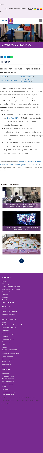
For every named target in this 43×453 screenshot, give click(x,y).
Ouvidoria (4, 300)
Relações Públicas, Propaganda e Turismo (14, 325)
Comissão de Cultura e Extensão (11, 353)
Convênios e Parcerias (8, 292)
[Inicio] (8, 21)
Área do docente (7, 364)
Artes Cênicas (6, 306)
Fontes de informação (8, 376)
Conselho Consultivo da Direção (11, 286)
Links (3, 344)
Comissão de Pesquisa (8, 334)
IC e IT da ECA (12, 118)
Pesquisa (5, 330)
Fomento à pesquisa (8, 339)
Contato (4, 347)
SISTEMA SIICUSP (26, 76)
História (4, 281)
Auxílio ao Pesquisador (8, 378)
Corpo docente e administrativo (11, 289)
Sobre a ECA (6, 277)
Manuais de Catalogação (9, 392)
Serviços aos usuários (8, 381)
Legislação (5, 294)
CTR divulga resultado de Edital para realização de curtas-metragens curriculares (21, 252)
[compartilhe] (1, 57)
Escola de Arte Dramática (9, 327)
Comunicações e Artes (8, 314)
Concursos (5, 297)
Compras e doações (7, 384)
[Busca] (6, 8)
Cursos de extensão (7, 356)
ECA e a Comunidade (8, 359)
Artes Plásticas (6, 309)
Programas (5, 336)
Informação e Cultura (8, 317)
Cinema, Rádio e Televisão (9, 311)
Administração (6, 284)
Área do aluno (6, 342)
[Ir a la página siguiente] (21, 260)
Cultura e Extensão (9, 350)
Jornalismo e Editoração (9, 319)
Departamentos (8, 302)
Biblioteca (6, 369)
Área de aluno (6, 361)
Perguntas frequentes (8, 394)
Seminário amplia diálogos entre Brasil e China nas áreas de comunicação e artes (21, 228)
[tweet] (5, 57)
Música (4, 322)
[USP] (30, 9)
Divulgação (5, 389)
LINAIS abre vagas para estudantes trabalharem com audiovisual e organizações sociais (21, 205)
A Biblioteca (5, 373)
